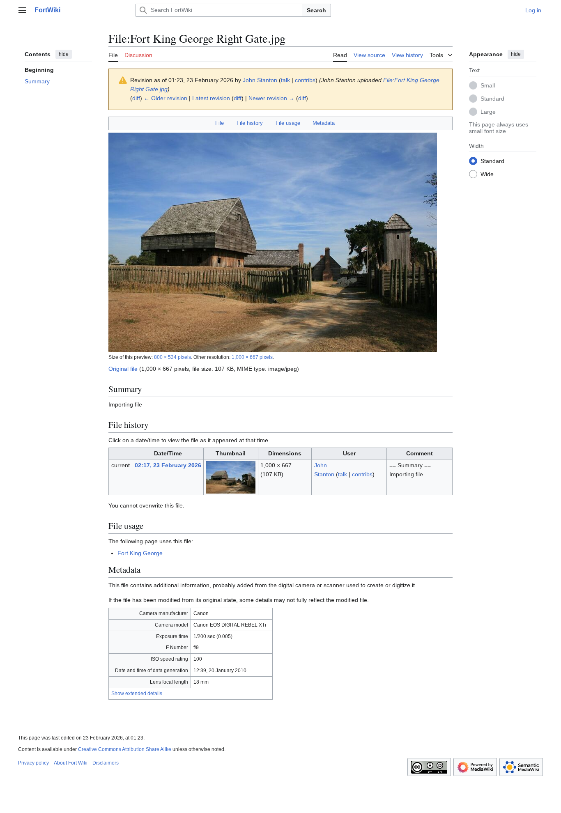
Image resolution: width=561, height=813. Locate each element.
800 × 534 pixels (172, 357)
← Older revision (165, 98)
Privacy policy (33, 763)
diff (136, 98)
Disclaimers (105, 763)
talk (285, 80)
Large (488, 111)
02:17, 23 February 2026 (168, 465)
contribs (305, 80)
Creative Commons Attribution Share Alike (124, 749)
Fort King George (140, 553)
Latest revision (211, 98)
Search (316, 10)
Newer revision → (271, 98)
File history (250, 123)
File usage (288, 123)
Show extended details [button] (136, 693)
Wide (487, 173)
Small (488, 85)
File (219, 123)
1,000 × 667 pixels (252, 357)
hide (64, 54)
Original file (123, 368)
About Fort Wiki (70, 763)
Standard (492, 98)
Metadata (324, 123)
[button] (22, 10)
